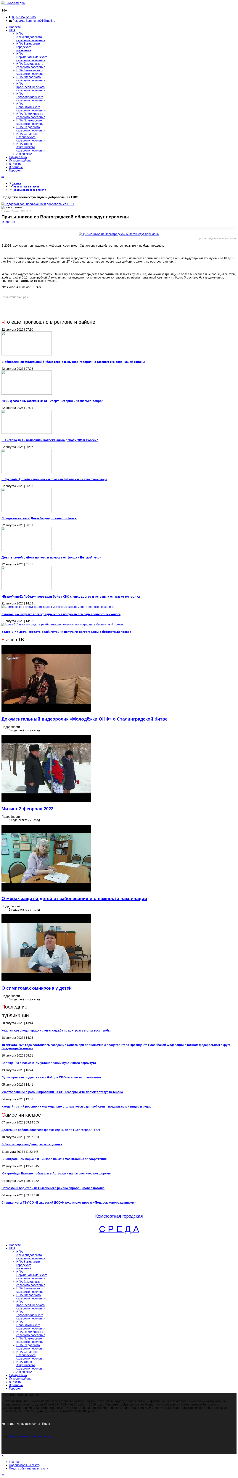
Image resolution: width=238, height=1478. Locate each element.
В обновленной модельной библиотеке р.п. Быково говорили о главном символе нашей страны (73, 362)
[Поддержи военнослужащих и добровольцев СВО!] (37, 204)
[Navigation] (2, 176)
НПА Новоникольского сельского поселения (30, 107)
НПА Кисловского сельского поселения (30, 78)
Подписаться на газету (25, 186)
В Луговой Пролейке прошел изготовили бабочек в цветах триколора (54, 479)
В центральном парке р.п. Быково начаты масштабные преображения (54, 1159)
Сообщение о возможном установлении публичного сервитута (48, 1063)
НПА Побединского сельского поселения (30, 115)
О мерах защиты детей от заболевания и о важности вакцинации (74, 898)
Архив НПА (24, 153)
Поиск (46, 1423)
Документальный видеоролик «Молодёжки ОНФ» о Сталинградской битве (84, 718)
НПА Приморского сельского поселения (30, 122)
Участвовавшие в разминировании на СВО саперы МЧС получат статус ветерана (62, 1092)
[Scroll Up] (2, 1474)
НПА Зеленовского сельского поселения (30, 72)
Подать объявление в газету (29, 189)
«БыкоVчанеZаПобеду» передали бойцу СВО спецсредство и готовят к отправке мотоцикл (70, 596)
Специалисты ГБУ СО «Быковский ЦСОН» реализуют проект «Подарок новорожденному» (68, 1202)
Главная (16, 183)
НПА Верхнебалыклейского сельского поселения (31, 57)
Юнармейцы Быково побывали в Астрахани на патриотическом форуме (56, 1173)
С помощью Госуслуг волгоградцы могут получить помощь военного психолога (60, 614)
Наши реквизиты (28, 1423)
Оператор (8, 221)
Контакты (7, 1423)
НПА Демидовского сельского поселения (30, 65)
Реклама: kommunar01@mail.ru (34, 20)
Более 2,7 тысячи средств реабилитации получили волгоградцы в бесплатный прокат (66, 632)
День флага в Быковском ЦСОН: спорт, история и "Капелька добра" (52, 401)
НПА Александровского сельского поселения (30, 37)
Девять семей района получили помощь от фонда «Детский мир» (51, 557)
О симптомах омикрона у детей (36, 988)
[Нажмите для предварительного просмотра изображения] (119, 234)
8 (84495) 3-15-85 (24, 17)
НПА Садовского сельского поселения (30, 129)
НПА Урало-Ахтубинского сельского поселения (30, 147)
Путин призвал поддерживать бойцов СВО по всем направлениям (51, 1077)
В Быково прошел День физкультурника (31, 1144)
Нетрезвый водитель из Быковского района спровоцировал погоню (52, 1188)
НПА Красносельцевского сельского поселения (30, 87)
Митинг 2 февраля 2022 (27, 808)
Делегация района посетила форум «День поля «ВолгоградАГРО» (50, 1129)
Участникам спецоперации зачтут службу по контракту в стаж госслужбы (56, 1030)
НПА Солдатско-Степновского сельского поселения (30, 137)
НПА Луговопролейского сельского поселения (30, 97)
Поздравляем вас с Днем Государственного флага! (39, 518)
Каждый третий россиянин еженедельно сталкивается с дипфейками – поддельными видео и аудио (76, 1106)
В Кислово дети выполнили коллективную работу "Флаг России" (49, 440)
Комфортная (108, 1216)
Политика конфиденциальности (31, 1436)
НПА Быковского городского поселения (28, 47)
